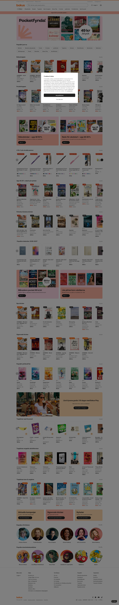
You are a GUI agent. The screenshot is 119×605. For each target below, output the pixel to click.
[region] (59, 88)
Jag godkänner (60, 95)
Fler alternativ (59, 99)
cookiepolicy (70, 90)
